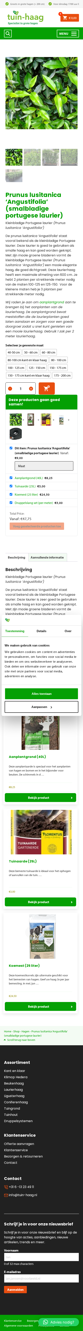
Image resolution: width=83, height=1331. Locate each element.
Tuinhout (11, 1114)
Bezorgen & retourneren (23, 1156)
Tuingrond (12, 1108)
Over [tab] (68, 631)
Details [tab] (42, 631)
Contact (10, 1162)
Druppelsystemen (18, 1121)
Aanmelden (15, 1290)
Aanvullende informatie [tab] (47, 557)
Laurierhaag (13, 1089)
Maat (40, 345)
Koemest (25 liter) (27, 494)
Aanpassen (39, 707)
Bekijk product (38, 798)
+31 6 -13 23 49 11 (21, 1187)
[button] (58, 1322)
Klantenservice (16, 1150)
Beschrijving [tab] (16, 557)
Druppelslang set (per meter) (34, 503)
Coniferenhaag (16, 1102)
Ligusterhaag (14, 1096)
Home (7, 1031)
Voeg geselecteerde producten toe (37, 526)
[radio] (13, 352)
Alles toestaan (42, 693)
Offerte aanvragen (19, 1144)
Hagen (25, 1031)
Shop (16, 1031)
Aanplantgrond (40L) (29, 478)
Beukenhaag (14, 1083)
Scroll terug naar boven (21, 1040)
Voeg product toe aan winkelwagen (47, 388)
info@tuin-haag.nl (22, 1195)
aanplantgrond (51, 302)
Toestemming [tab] (14, 631)
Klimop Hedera (15, 1077)
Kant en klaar (14, 1071)
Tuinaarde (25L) (25, 486)
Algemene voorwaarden (18, 1325)
